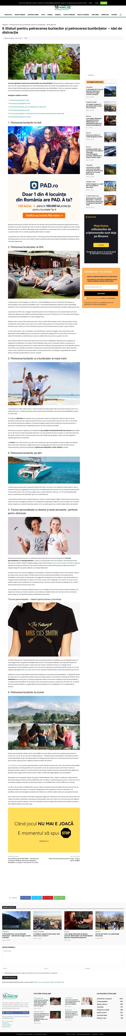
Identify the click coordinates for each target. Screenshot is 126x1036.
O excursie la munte (15, 765)
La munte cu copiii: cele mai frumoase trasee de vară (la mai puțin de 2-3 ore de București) (94, 170)
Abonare (101, 293)
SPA (36, 302)
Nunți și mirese (68, 1009)
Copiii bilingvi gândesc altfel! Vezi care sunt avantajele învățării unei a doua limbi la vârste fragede (41, 1003)
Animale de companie (39, 1011)
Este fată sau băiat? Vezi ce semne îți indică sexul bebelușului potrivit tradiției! (72, 1002)
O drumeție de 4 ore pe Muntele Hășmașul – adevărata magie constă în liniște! (94, 91)
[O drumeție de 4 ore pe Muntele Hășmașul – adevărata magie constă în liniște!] (110, 91)
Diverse (88, 116)
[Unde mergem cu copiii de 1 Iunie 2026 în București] (110, 186)
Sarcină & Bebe (68, 997)
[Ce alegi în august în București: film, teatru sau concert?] (110, 106)
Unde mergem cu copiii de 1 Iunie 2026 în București (94, 185)
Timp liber (5, 24)
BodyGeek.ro (6, 1027)
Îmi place (25, 1012)
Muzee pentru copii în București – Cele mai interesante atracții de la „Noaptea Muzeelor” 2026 (94, 201)
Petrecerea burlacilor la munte (20, 117)
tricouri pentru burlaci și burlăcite (63, 563)
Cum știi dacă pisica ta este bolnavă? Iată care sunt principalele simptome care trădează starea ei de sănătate (41, 1017)
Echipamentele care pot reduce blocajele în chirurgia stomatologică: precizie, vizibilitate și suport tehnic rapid (94, 153)
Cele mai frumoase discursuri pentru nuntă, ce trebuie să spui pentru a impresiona (71, 1014)
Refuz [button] (90, 3)
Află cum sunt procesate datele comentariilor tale (49, 982)
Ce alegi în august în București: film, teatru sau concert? (94, 106)
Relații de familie (91, 102)
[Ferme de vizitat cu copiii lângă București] (110, 137)
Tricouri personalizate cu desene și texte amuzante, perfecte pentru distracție (37, 113)
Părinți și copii (90, 181)
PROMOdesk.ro (9, 1018)
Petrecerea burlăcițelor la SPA (20, 103)
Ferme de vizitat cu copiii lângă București (94, 136)
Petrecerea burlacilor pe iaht (20, 110)
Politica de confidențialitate (108, 298)
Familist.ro (91, 75)
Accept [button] (104, 3)
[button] (120, 14)
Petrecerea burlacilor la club (19, 100)
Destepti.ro (5, 1023)
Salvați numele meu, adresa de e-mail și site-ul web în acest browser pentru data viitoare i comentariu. (31, 973)
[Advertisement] (44, 879)
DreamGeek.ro (7, 1025)
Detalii (96, 3)
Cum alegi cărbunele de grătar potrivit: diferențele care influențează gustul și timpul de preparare (94, 121)
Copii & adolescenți (92, 196)
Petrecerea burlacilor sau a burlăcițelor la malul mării (28, 107)
